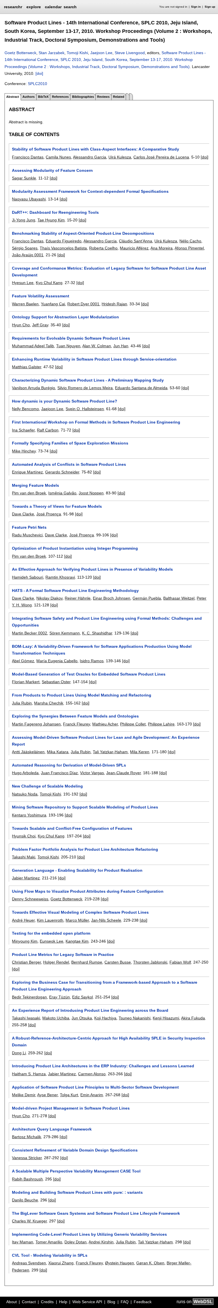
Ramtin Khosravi (60, 577)
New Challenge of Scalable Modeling (47, 786)
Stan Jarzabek (51, 52)
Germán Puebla (147, 598)
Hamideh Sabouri (27, 577)
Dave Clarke (23, 514)
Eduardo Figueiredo (63, 241)
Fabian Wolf (180, 962)
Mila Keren (139, 752)
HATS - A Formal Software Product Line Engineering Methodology (75, 590)
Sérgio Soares (24, 248)
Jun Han (120, 346)
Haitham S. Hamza (29, 1074)
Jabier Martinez (26, 878)
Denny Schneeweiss (30, 899)
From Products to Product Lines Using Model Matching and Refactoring (81, 695)
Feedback (143, 1301)
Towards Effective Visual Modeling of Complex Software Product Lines (80, 912)
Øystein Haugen (119, 1263)
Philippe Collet (133, 724)
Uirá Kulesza (119, 157)
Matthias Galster (26, 367)
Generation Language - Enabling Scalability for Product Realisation (77, 870)
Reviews (103, 96)
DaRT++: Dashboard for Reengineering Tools (55, 212)
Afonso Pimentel (189, 248)
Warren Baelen (25, 304)
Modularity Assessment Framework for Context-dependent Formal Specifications (90, 191)
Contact (29, 1301)
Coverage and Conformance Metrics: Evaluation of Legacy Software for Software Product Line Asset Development (109, 271)
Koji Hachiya (105, 1018)
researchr (13, 7)
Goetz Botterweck (20, 52)
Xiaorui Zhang (61, 1263)
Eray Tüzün (59, 997)
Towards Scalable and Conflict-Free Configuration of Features (72, 828)
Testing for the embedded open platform (51, 933)
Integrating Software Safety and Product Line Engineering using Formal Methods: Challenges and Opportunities (107, 621)
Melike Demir (23, 1095)
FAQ (125, 1301)
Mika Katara (57, 752)
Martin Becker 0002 (29, 633)
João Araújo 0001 (27, 255)
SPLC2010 (37, 83)
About (11, 1301)
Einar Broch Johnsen (111, 598)
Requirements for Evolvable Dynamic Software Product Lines (71, 338)
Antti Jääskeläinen (28, 752)
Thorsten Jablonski (150, 962)
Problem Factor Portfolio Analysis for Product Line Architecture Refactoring (85, 849)
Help (63, 1301)
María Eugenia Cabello (56, 661)
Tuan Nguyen (68, 346)
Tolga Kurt (69, 1095)
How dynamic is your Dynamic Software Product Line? (64, 401)
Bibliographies (83, 96)
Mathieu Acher (105, 724)
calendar (53, 7)
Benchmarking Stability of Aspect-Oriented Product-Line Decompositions (83, 233)
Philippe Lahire (161, 724)
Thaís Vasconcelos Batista (63, 248)
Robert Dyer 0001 (83, 304)
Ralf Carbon (47, 430)
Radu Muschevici (27, 535)
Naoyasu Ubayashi (29, 199)
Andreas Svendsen (29, 1263)
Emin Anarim (91, 1095)
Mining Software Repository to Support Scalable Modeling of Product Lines (85, 807)
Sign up (210, 6)
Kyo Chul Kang (49, 282)
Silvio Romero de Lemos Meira (85, 388)
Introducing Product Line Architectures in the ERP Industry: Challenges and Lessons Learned (103, 1066)
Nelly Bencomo (25, 409)
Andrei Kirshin (101, 1242)
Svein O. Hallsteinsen (85, 409)
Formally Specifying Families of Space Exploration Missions (70, 443)
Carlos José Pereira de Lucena (161, 157)
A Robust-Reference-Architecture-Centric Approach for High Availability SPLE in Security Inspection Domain (108, 1041)
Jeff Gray (40, 325)
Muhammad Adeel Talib (33, 346)
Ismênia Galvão (62, 493)
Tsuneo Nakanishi (134, 1018)
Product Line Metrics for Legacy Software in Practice (63, 954)
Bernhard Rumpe (86, 962)
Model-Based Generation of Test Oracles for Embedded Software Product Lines (88, 674)
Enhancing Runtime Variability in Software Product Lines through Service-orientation (94, 359)
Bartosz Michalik (26, 1137)
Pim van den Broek (29, 493)
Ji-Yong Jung (23, 220)
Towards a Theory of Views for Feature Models (57, 506)
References (60, 96)
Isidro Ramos (92, 661)
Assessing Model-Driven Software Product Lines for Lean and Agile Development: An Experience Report (106, 740)
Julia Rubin (22, 703)
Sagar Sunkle (24, 178)
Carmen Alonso (92, 1074)
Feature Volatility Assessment (40, 296)
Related (118, 96)
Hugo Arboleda (25, 773)
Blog (111, 1301)
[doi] (39, 73)
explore (33, 7)
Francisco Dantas (27, 157)
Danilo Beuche (25, 1200)
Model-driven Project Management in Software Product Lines (71, 1108)
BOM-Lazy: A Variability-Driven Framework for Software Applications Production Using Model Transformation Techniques (102, 649)
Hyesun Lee (22, 282)
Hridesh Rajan (114, 304)
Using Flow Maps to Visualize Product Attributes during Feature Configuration (88, 891)
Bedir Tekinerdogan (29, 997)
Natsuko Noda (24, 794)
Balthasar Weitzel (178, 598)
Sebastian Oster (56, 682)
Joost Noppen (91, 493)
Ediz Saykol (82, 997)
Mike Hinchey (24, 451)
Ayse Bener (47, 1095)
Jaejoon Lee (101, 52)
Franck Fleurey (76, 724)
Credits (47, 1301)
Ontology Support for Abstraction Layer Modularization (65, 317)
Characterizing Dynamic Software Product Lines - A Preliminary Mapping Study (88, 380)
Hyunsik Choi (23, 836)
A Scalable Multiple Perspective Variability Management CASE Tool (76, 1171)
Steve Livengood (130, 52)
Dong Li (19, 1053)
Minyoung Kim (24, 941)
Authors (28, 96)
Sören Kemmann (64, 633)
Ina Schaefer (23, 430)
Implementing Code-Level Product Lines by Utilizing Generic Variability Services (89, 1234)
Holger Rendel (56, 962)
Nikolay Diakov (49, 598)
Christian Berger (26, 962)
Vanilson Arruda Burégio (33, 388)
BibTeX (43, 96)
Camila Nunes (58, 157)
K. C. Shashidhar (97, 633)
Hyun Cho (21, 325)
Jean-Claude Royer (123, 773)
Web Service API (87, 1301)
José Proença (48, 514)
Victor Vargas (92, 773)
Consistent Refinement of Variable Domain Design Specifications (75, 1150)
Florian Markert (25, 682)
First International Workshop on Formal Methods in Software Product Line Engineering (96, 422)
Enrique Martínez (27, 472)
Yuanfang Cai (53, 304)
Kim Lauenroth (50, 920)
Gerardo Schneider (62, 472)
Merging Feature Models (35, 485)
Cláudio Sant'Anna (135, 241)
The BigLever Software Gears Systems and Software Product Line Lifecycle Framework (96, 1213)
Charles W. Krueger (29, 1221)
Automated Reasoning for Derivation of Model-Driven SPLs (69, 765)
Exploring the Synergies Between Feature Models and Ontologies (75, 716)
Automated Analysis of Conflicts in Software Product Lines (69, 464)
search (70, 7)
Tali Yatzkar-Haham (110, 752)
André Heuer (23, 920)
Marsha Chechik (48, 703)
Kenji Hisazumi (166, 1018)
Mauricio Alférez (134, 248)
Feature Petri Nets (29, 527)
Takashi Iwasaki (26, 1018)
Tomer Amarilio (48, 1242)
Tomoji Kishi (77, 52)
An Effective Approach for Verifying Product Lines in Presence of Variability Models (92, 569)
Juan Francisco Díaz (59, 773)
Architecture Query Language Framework (52, 1129)
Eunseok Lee (51, 941)
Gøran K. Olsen (150, 1263)
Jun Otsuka (82, 1018)
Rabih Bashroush (27, 1179)
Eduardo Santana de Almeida (141, 388)
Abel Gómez (23, 661)
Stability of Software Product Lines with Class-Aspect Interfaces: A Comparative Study (95, 149)
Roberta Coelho (103, 248)
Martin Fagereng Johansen (36, 724)
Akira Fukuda (193, 1018)
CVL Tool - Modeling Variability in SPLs (49, 1255)
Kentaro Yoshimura (29, 815)
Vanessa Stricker (27, 1157)
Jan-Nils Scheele (106, 920)
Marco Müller (77, 920)
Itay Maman (22, 1242)
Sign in (196, 6)
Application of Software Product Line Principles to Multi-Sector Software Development (95, 1087)
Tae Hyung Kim (51, 220)
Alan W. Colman (96, 346)
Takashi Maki (23, 857)
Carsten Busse (117, 962)
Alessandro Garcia (89, 157)
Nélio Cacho (190, 241)
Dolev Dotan (75, 1242)
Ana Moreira (161, 248)
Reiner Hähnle (78, 598)
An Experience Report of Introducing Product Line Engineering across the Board (90, 1010)
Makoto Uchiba (55, 1018)
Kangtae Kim (77, 941)
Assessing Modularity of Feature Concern (52, 170)
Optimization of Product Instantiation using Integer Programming (75, 548)
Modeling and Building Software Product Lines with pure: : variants (77, 1192)
